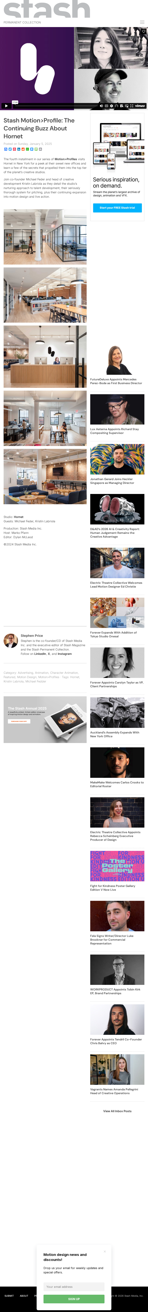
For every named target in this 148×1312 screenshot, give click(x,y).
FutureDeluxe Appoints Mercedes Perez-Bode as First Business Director (116, 381)
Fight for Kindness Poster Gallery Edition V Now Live (112, 888)
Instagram (65, 654)
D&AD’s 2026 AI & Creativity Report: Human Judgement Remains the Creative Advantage (115, 533)
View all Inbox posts (117, 1111)
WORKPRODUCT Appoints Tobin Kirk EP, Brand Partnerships (115, 991)
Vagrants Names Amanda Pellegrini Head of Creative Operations (114, 1091)
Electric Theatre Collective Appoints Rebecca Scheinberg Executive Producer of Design (115, 836)
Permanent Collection (22, 22)
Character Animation (64, 672)
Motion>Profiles (66, 159)
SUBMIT (9, 1295)
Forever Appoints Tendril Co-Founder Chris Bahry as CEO (116, 1041)
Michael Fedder (35, 681)
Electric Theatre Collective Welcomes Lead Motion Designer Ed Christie (116, 584)
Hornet (18, 517)
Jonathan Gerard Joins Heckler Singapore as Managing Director (112, 481)
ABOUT (24, 1295)
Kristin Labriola (14, 681)
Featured (9, 677)
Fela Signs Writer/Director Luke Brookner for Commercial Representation (111, 939)
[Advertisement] (45, 593)
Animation (41, 672)
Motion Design (26, 677)
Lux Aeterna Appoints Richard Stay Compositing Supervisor (114, 431)
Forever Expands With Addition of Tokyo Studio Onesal (113, 634)
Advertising (25, 672)
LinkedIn (40, 654)
